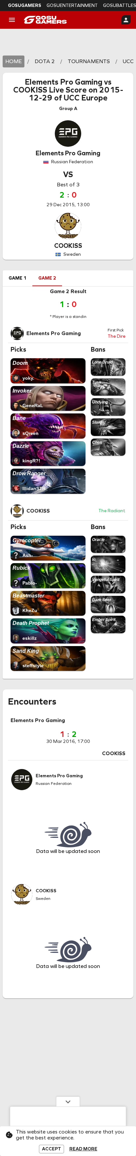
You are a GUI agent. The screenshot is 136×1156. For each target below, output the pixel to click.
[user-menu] (126, 19)
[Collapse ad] (68, 1101)
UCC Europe (86, 97)
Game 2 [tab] (47, 278)
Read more (83, 1149)
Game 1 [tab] (17, 278)
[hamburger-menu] (11, 19)
